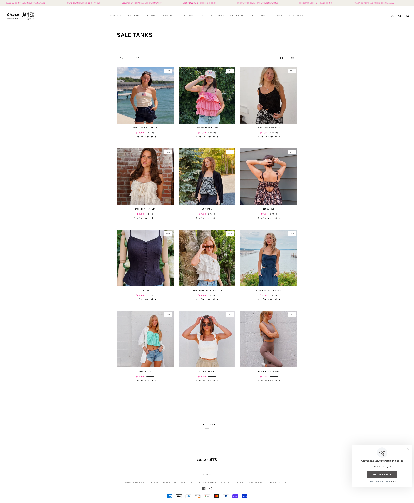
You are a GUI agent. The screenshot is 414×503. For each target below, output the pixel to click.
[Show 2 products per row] (281, 58)
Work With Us (169, 482)
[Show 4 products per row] (293, 58)
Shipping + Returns (206, 482)
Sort (137, 58)
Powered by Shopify (279, 482)
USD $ (205, 475)
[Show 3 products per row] (287, 58)
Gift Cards (226, 482)
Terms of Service (257, 482)
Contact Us (186, 482)
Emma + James (133, 482)
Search (240, 482)
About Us (154, 482)
